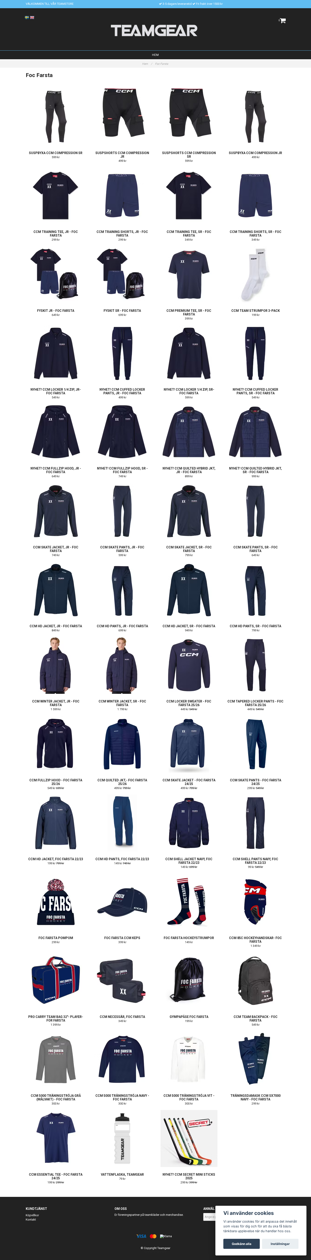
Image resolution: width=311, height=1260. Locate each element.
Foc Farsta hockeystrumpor (189, 938)
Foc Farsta (162, 63)
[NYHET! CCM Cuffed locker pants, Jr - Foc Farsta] (122, 353)
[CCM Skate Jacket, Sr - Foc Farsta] (189, 511)
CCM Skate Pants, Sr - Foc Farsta (255, 549)
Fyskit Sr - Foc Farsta (122, 310)
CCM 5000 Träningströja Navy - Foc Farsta (122, 1097)
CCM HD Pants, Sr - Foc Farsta (255, 626)
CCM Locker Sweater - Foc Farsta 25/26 (188, 703)
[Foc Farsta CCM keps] (122, 901)
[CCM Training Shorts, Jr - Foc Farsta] (122, 195)
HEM (155, 55)
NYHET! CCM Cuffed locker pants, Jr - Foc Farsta (122, 391)
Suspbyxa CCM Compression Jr (255, 153)
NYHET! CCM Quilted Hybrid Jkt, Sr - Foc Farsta (255, 470)
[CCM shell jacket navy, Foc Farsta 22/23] (189, 823)
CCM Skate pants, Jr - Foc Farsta (122, 549)
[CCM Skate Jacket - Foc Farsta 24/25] (189, 744)
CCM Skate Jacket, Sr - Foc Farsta (189, 549)
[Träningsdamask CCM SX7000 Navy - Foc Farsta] (256, 1059)
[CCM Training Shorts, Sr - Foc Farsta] (256, 195)
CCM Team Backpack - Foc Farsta (256, 1018)
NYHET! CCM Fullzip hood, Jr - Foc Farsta (56, 470)
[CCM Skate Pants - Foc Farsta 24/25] (256, 744)
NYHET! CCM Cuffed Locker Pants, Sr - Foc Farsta (255, 391)
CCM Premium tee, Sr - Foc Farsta (188, 312)
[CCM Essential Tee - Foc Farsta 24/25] (56, 1138)
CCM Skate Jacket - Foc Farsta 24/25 (189, 782)
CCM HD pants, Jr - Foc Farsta (122, 626)
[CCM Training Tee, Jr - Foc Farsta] (56, 195)
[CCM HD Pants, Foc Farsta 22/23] (122, 823)
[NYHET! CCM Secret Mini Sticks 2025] (189, 1138)
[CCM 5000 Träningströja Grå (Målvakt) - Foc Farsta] (56, 1059)
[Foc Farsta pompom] (56, 901)
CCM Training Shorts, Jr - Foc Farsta (122, 233)
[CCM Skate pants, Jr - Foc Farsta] (122, 511)
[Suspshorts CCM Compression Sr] (189, 116)
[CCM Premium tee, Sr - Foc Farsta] (189, 274)
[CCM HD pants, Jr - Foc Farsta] (122, 590)
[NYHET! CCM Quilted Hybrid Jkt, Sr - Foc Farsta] (256, 432)
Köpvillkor (32, 1215)
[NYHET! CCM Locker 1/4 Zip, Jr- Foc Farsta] (56, 353)
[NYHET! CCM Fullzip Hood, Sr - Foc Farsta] (122, 432)
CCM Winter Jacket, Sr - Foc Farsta (122, 703)
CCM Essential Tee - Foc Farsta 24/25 (55, 1176)
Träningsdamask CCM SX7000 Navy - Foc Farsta (255, 1097)
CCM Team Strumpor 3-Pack (255, 310)
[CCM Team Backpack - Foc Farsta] (256, 980)
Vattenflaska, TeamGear (122, 1174)
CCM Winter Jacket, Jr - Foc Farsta (55, 703)
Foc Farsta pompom (55, 938)
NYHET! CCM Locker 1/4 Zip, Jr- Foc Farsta (56, 391)
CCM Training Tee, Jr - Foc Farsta (55, 233)
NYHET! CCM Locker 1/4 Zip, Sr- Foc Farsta (189, 391)
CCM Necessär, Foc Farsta (122, 1017)
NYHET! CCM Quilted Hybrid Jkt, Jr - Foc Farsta (189, 470)
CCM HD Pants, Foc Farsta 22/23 (122, 859)
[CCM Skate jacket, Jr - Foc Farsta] (56, 511)
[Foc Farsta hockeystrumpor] (189, 901)
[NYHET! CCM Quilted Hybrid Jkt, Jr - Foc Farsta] (189, 432)
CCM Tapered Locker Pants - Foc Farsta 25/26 (255, 703)
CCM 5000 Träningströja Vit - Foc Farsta (188, 1097)
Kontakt (31, 1219)
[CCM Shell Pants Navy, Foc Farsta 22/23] (256, 823)
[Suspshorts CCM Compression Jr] (122, 116)
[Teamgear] (155, 30)
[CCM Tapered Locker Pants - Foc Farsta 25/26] (256, 665)
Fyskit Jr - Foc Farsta (55, 310)
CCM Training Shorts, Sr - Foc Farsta (255, 233)
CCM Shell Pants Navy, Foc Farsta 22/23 (255, 861)
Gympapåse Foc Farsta (189, 1017)
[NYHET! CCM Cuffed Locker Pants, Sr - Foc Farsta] (256, 353)
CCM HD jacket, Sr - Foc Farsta (189, 626)
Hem (147, 63)
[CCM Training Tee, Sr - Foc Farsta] (189, 195)
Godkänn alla (241, 1244)
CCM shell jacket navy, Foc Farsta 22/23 (188, 861)
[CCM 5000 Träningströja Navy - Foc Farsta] (122, 1059)
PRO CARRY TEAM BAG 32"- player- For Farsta (55, 1018)
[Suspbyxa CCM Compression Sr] (56, 116)
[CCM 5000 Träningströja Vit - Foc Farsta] (189, 1059)
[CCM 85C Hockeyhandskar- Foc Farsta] (256, 901)
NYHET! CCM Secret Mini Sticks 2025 (189, 1176)
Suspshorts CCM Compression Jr (122, 154)
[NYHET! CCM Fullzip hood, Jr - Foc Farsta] (56, 432)
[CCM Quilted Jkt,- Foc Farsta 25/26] (122, 744)
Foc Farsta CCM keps (122, 938)
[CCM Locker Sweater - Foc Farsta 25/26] (189, 665)
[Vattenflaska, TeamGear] (122, 1138)
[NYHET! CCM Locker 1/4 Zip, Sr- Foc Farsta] (189, 353)
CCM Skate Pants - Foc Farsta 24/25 (255, 782)
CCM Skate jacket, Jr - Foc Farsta (55, 549)
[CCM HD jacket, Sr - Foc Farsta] (189, 590)
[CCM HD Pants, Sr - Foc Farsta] (256, 590)
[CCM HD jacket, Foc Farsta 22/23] (56, 823)
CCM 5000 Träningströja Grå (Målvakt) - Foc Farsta (56, 1097)
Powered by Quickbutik (155, 1251)
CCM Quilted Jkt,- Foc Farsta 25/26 (122, 782)
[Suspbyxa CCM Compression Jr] (256, 116)
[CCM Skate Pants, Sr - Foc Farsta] (256, 511)
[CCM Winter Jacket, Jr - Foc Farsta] (56, 665)
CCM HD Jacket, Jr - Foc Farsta (56, 626)
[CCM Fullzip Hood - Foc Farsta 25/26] (56, 744)
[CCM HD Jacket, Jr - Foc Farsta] (56, 590)
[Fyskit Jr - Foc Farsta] (56, 274)
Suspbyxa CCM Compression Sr (55, 153)
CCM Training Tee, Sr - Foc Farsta (189, 233)
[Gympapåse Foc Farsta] (189, 980)
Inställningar (280, 1244)
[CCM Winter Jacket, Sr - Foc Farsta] (122, 665)
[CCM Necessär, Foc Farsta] (122, 980)
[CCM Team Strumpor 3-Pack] (256, 274)
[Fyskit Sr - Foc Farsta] (122, 274)
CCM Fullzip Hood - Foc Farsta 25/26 (55, 782)
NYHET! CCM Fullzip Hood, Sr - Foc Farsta (122, 470)
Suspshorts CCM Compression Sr (189, 154)
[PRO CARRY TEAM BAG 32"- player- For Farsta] (56, 980)
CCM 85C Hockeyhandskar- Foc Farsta (255, 939)
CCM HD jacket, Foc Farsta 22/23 (55, 859)
